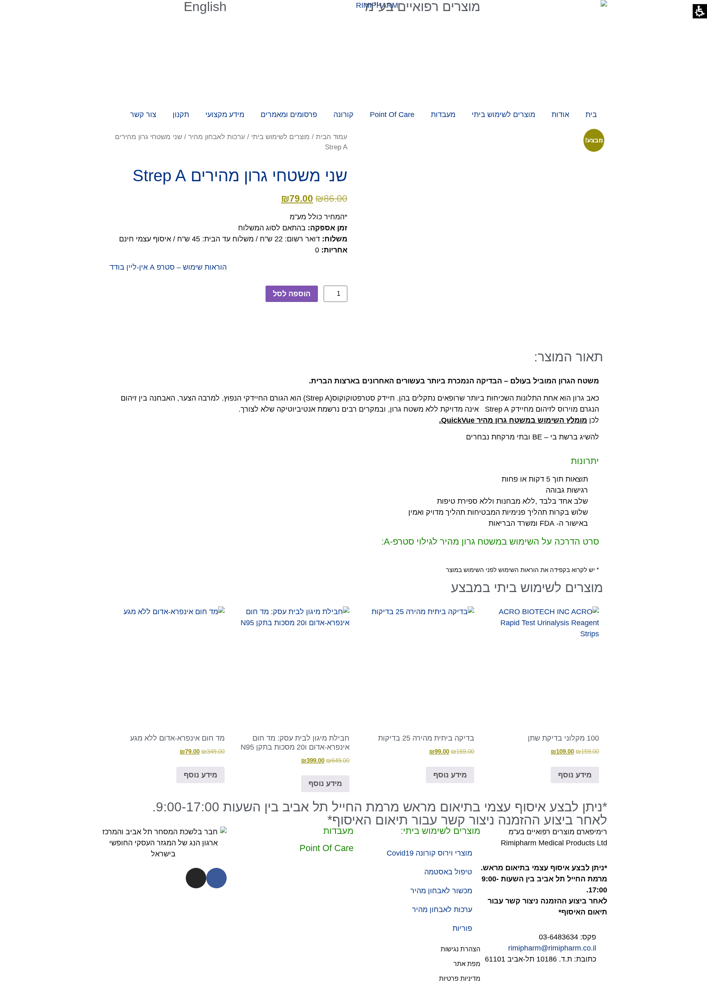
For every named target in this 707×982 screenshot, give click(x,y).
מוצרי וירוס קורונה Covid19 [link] (429, 853)
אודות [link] (560, 114)
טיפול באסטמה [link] (448, 872)
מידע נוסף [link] (575, 775)
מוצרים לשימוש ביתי (280, 137)
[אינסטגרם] (196, 878)
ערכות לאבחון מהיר (216, 137)
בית (591, 114)
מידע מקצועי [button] (224, 114)
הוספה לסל (292, 294)
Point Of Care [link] (392, 114)
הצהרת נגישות (460, 949)
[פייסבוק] (216, 878)
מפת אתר (466, 963)
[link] (540, 681)
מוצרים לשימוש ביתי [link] (503, 114)
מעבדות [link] (443, 114)
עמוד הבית (331, 137)
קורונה (343, 114)
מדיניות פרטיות (459, 978)
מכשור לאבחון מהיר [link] (441, 891)
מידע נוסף (450, 775)
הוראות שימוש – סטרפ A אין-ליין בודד (168, 267)
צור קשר (143, 114)
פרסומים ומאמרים (289, 114)
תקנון (181, 114)
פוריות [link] (462, 928)
